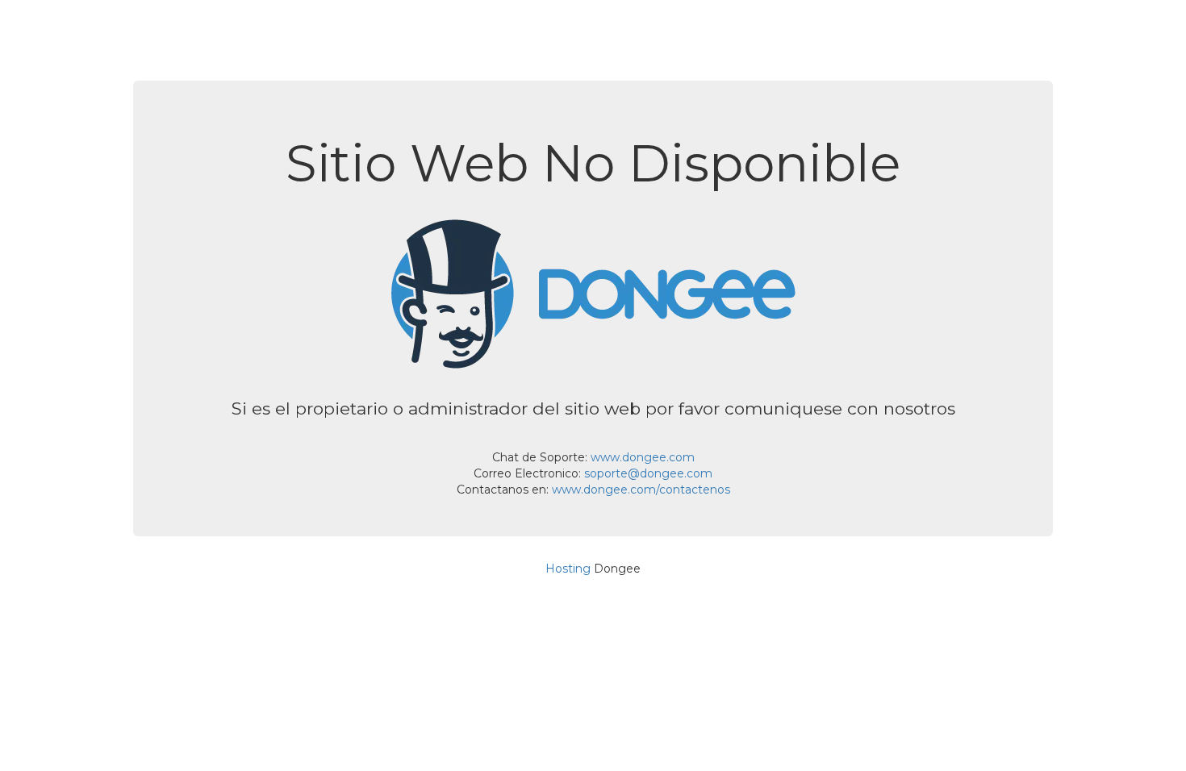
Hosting (568, 568)
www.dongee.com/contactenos (641, 489)
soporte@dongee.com (648, 473)
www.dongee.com (643, 457)
